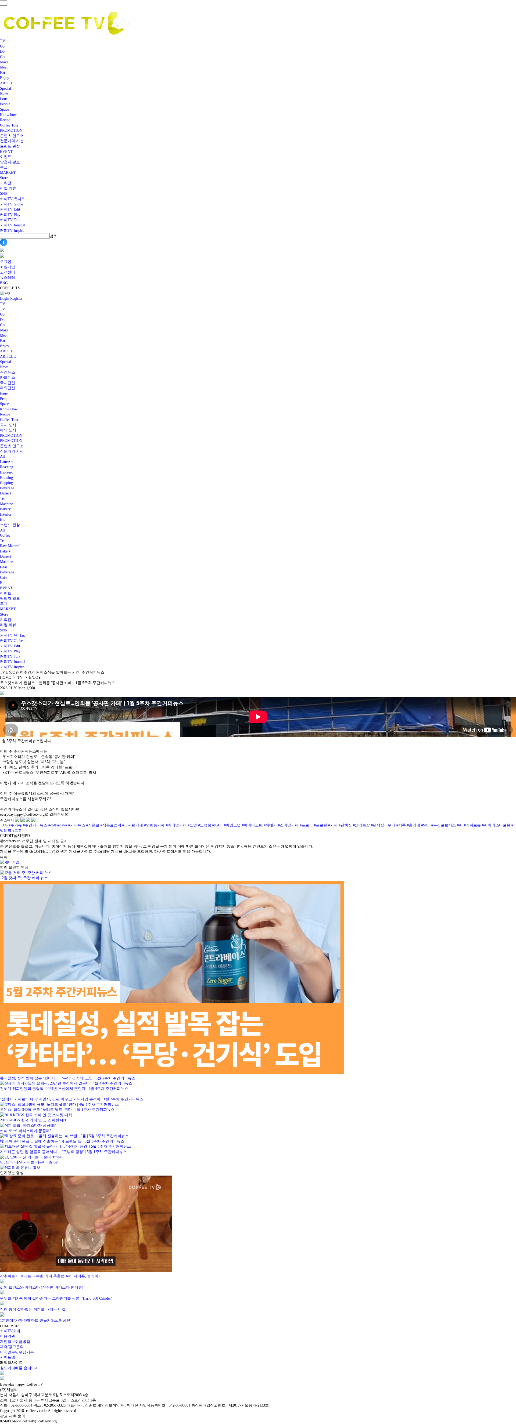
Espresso (6, 472)
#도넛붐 (204, 825)
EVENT (6, 152)
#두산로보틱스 (443, 825)
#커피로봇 (472, 825)
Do (2, 51)
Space (4, 109)
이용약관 (7, 1336)
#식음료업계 (111, 825)
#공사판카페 (132, 825)
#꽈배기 (270, 825)
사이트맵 (7, 1357)
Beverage (7, 488)
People (5, 104)
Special (5, 88)
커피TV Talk (10, 220)
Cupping (6, 483)
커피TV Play (10, 215)
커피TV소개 (10, 1331)
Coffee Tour (9, 125)
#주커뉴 (15, 825)
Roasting (6, 467)
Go (2, 46)
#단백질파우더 (383, 825)
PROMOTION (11, 130)
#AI (460, 825)
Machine (6, 504)
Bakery (5, 509)
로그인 (5, 262)
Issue (4, 99)
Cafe (3, 578)
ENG (4, 283)
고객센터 (7, 272)
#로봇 (17, 831)
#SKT (425, 825)
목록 (3, 857)
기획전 (5, 183)
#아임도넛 (232, 825)
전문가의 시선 (12, 141)
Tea (2, 499)
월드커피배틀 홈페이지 (19, 1368)
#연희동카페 (154, 825)
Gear (3, 567)
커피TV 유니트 (12, 199)
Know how (8, 115)
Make (4, 62)
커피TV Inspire (12, 231)
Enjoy (4, 78)
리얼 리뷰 (8, 188)
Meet (4, 67)
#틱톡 (401, 825)
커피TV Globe (11, 204)
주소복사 (7, 820)
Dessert (5, 493)
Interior (6, 514)
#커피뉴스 (76, 825)
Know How (8, 409)
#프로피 (306, 825)
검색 (53, 236)
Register (16, 299)
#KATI (217, 825)
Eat (2, 73)
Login (4, 299)
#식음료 (92, 825)
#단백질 (345, 825)
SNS (3, 193)
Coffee (5, 535)
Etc (2, 520)
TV (2, 41)
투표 (4, 167)
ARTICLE (8, 83)
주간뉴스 (7, 372)
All (2, 456)
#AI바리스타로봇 (496, 825)
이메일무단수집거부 (17, 1352)
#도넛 (192, 825)
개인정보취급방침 (15, 1342)
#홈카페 (413, 825)
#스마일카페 (288, 825)
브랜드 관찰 (10, 146)
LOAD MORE (10, 1326)
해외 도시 (8, 430)
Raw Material (10, 546)
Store (4, 178)
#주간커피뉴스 (35, 825)
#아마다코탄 (252, 825)
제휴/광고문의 (12, 1347)
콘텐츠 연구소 (12, 136)
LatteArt (6, 462)
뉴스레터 (7, 278)
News (4, 94)
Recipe (5, 120)
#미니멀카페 (176, 825)
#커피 (333, 825)
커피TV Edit (10, 209)
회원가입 (7, 267)
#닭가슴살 (361, 825)
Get (2, 57)
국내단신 (7, 383)
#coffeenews (57, 825)
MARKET (8, 173)
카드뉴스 (7, 377)
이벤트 (5, 157)
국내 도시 (8, 425)
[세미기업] (9, 862)
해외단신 (7, 388)
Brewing (6, 478)
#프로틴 (320, 825)
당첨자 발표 (10, 162)
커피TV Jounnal (12, 225)
